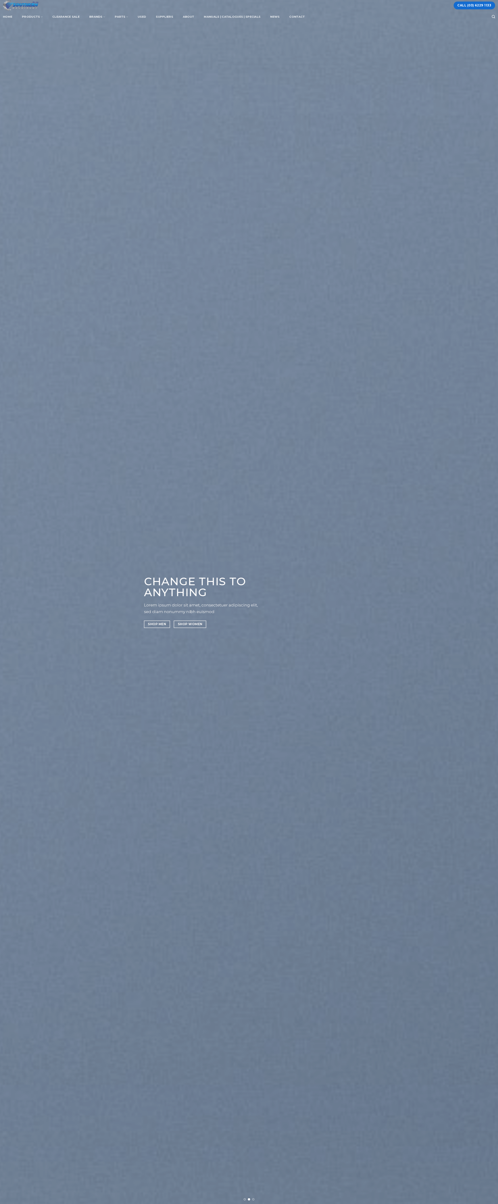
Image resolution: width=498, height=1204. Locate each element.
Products (31, 16)
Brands (96, 16)
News (275, 16)
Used (142, 16)
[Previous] (14, 602)
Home (7, 16)
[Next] (483, 602)
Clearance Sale (66, 16)
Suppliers (164, 16)
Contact (297, 16)
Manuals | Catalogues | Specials (232, 16)
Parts (120, 16)
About (188, 16)
